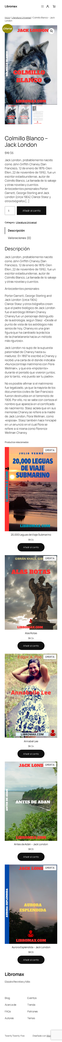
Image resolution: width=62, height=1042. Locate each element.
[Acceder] (47, 6)
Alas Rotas (31, 633)
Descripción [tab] (16, 230)
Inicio (7, 17)
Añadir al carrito (32, 210)
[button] (51, 31)
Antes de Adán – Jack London (31, 844)
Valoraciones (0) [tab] (19, 238)
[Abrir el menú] (42, 6)
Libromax (11, 6)
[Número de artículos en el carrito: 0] (54, 6)
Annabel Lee (31, 741)
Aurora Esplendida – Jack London (31, 947)
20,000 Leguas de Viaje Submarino (31, 534)
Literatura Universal (21, 17)
